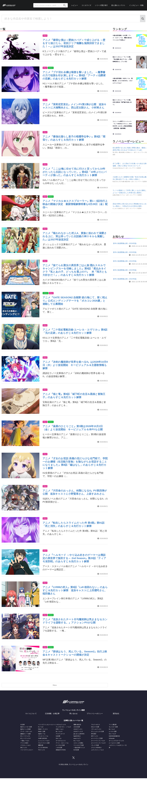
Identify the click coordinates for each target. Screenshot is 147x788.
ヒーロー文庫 (112, 731)
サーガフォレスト (61, 740)
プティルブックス (96, 729)
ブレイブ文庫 (95, 745)
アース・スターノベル (62, 743)
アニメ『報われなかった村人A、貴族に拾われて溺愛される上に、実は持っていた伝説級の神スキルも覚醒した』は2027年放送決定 (75, 236)
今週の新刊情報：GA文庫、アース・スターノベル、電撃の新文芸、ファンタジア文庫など (123, 38)
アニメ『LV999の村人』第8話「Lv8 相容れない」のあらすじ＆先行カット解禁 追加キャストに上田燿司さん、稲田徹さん (75, 590)
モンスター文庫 (113, 727)
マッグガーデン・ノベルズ (63, 727)
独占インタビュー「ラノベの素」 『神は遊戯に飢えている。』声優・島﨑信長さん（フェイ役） (123, 59)
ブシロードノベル (43, 736)
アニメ (45, 35)
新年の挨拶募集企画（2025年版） (125, 252)
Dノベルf (40, 727)
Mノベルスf (59, 731)
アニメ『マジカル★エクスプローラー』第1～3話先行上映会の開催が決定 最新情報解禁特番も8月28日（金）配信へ (75, 204)
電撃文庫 (40, 745)
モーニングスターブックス (116, 740)
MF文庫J (93, 733)
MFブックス (94, 736)
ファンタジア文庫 (79, 745)
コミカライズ (86, 5)
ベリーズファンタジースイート (47, 724)
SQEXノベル (41, 733)
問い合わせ (73, 713)
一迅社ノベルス (24, 740)
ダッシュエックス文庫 (97, 731)
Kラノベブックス (25, 736)
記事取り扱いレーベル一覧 (73, 720)
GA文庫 (58, 736)
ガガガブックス (78, 729)
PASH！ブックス (43, 729)
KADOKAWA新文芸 (114, 736)
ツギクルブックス (61, 724)
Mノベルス (112, 729)
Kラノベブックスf (25, 738)
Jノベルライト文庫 (114, 743)
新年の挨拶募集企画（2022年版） (125, 279)
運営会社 (116, 713)
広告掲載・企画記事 (52, 713)
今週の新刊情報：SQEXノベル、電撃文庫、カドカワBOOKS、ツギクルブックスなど (123, 81)
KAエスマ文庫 (95, 727)
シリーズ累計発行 (101, 5)
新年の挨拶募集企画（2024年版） (125, 261)
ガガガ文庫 (77, 727)
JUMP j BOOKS (42, 738)
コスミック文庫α (78, 743)
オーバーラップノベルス (98, 740)
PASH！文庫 (41, 731)
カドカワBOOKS (43, 747)
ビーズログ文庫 (60, 745)
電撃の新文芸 (77, 724)
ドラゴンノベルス (25, 745)
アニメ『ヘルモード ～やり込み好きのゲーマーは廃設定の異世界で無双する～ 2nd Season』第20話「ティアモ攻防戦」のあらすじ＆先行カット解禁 (74, 558)
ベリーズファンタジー (26, 750)
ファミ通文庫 (112, 724)
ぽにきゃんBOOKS (79, 733)
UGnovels (111, 738)
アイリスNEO (24, 743)
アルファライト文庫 (43, 743)
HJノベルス (77, 740)
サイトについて (31, 713)
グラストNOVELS (96, 747)
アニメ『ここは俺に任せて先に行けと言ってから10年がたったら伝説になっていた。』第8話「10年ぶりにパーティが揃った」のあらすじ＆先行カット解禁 (75, 172)
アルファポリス (95, 724)
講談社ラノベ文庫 (25, 733)
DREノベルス (60, 729)
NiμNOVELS (77, 736)
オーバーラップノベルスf (98, 743)
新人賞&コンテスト (118, 5)
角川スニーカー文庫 (26, 727)
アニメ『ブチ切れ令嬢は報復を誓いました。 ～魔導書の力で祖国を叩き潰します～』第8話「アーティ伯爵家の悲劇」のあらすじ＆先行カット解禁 (74, 75)
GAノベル (58, 738)
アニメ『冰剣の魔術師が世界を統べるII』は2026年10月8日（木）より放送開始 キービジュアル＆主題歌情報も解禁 (75, 365)
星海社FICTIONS (61, 750)
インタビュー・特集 (136, 5)
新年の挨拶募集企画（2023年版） (125, 270)
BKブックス (23, 747)
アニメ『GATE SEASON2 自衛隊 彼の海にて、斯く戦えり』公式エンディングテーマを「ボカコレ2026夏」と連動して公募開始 (75, 300)
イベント (51, 67)
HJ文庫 (22, 724)
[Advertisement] (130, 223)
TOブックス (41, 750)
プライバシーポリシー (95, 713)
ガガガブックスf (78, 731)
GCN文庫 (76, 750)
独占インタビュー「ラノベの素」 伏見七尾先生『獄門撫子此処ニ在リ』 (123, 102)
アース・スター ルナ (26, 731)
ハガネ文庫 (59, 747)
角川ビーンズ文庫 (25, 729)
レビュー (74, 5)
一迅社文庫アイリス (79, 747)
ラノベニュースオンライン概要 (73, 710)
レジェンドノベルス (43, 740)
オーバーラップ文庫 (97, 738)
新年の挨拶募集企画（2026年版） (125, 243)
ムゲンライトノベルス (97, 750)
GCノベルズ (112, 733)
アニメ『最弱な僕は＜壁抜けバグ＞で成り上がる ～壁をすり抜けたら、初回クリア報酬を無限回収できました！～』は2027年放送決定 (74, 43)
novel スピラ (77, 738)
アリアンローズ (60, 733)
